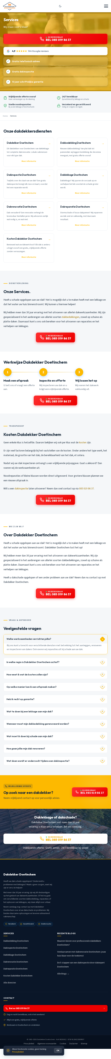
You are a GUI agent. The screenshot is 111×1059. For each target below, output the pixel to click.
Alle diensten (9, 982)
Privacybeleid (29, 1043)
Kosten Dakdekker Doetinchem (18, 975)
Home (5, 116)
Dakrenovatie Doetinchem (15, 961)
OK (58, 1050)
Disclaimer (73, 1043)
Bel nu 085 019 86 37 (19, 1008)
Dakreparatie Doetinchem (15, 968)
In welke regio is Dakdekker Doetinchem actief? (33, 662)
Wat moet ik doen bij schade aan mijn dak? (30, 736)
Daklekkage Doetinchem (14, 954)
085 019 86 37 (86, 488)
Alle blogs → (63, 973)
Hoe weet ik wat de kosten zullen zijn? (27, 674)
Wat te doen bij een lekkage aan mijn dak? (30, 711)
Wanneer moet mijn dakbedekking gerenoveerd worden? (38, 723)
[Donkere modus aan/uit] (60, 6)
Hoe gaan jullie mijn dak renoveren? (26, 748)
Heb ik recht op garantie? (20, 699)
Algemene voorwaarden (47, 1043)
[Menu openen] (106, 6)
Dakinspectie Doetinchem (15, 947)
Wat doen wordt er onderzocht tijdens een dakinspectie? (38, 760)
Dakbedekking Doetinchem (16, 941)
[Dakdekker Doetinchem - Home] (9, 6)
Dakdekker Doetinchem (46, 1039)
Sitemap (84, 1043)
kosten (82, 442)
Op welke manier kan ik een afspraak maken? (32, 686)
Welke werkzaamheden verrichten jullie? (29, 638)
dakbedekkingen (70, 317)
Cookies (63, 1043)
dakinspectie (21, 488)
